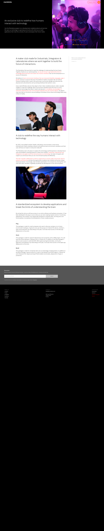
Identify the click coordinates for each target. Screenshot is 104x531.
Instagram (7, 294)
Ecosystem (94, 291)
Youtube (6, 297)
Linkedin (6, 291)
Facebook (7, 296)
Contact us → (74, 61)
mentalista (8, 2)
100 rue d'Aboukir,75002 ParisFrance (50, 295)
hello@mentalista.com (50, 291)
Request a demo (92, 2)
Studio (93, 296)
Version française (95, 294)
